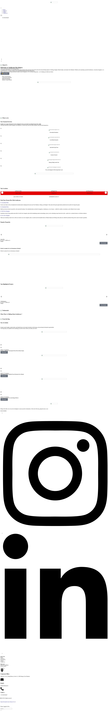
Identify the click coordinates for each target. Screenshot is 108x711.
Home (4, 9)
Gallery (4, 12)
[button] (54, 59)
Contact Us (5, 13)
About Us (5, 10)
